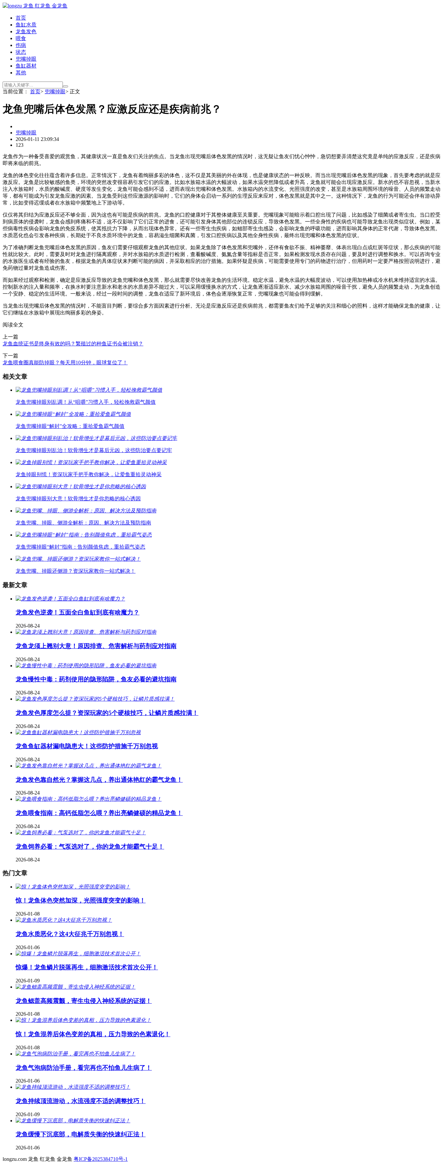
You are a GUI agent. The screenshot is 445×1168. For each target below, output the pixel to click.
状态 (21, 52)
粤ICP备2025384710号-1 (101, 1159)
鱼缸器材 (26, 65)
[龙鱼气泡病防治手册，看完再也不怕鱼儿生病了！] (76, 1053)
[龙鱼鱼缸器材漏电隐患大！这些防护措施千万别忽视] (78, 732)
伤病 (21, 45)
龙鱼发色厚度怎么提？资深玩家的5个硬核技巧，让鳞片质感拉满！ (107, 712)
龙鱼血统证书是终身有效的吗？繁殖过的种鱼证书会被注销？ (73, 343)
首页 (21, 18)
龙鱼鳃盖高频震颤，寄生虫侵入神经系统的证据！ (84, 1000)
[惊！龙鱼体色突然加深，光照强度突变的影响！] (73, 886)
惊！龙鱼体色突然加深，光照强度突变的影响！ (81, 900)
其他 (21, 72)
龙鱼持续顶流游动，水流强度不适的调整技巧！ (81, 1101)
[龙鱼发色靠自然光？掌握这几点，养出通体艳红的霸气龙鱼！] (89, 765)
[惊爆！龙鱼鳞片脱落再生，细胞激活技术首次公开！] (78, 953)
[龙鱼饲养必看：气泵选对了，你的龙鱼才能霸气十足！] (81, 832)
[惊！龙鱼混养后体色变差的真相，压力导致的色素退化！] (83, 1020)
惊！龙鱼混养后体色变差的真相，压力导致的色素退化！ (93, 1034)
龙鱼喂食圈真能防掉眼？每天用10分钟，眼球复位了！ (65, 362)
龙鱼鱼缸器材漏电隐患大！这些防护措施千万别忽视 (87, 746)
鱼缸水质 (26, 24)
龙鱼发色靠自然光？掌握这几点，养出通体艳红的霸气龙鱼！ (99, 779)
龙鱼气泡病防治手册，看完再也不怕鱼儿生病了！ (84, 1067)
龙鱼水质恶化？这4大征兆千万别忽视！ (70, 934)
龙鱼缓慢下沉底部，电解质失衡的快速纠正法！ (81, 1134)
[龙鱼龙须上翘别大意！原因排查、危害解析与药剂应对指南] (86, 632)
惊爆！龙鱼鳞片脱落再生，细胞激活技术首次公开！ (87, 967)
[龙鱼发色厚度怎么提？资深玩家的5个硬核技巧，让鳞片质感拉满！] (95, 699)
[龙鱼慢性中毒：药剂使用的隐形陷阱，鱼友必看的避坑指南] (86, 665)
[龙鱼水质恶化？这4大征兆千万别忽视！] (64, 920)
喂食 (21, 38)
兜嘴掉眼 (26, 59)
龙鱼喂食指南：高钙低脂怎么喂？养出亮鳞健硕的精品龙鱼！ (99, 813)
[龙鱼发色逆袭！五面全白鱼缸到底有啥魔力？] (70, 598)
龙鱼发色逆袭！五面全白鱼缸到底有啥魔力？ (77, 612)
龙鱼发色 (26, 31)
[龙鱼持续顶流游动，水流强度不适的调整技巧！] (73, 1087)
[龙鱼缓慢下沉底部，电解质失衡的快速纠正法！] (73, 1120)
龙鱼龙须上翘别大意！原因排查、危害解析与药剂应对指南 (96, 646)
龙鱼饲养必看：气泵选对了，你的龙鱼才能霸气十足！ (90, 846)
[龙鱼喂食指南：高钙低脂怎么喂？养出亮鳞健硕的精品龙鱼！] (89, 799)
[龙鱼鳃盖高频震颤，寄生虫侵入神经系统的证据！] (76, 987)
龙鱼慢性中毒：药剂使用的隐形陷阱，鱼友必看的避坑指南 (96, 679)
